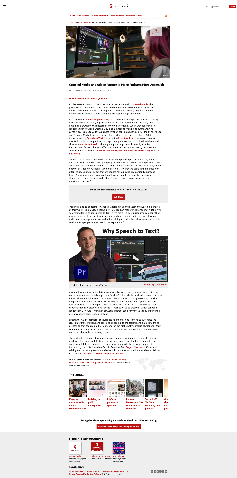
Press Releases (117, 15)
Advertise (130, 15)
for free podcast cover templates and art (100, 353)
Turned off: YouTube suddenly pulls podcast (153, 404)
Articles (94, 15)
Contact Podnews (94, 474)
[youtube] (160, 472)
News (72, 15)
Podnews (74, 22)
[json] (163, 472)
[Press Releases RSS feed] (166, 15)
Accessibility (81, 474)
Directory (103, 15)
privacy (155, 284)
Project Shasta (134, 347)
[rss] (166, 472)
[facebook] (155, 472)
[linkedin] (158, 472)
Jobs (79, 15)
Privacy (72, 474)
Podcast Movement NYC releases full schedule (134, 404)
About (139, 15)
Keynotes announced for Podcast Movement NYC (77, 404)
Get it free (118, 197)
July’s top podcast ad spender (113, 402)
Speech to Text (95, 138)
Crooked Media (140, 104)
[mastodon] (152, 472)
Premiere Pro (125, 138)
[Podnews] (111, 7)
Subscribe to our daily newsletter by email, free (118, 426)
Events (85, 15)
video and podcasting (97, 119)
